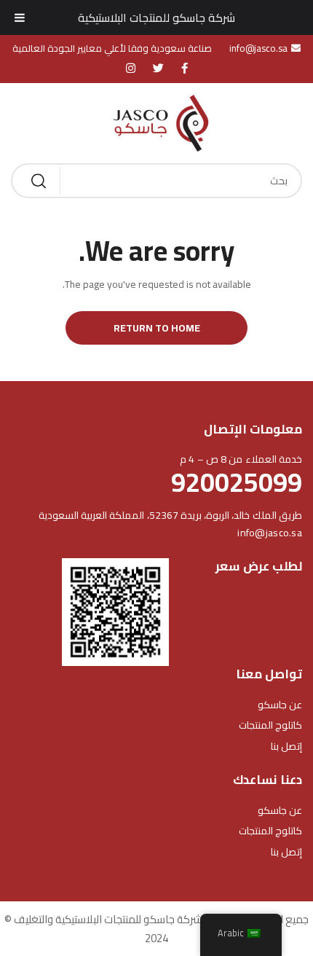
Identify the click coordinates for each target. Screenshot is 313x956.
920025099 (236, 482)
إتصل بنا (286, 746)
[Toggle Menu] (19, 17)
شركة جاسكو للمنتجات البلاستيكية (156, 17)
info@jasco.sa (269, 532)
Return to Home (157, 327)
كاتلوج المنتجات (270, 725)
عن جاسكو (280, 705)
